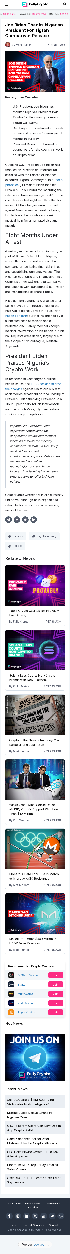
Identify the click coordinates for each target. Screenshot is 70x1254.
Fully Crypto (21, 621)
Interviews (34, 1207)
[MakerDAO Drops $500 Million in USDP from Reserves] (35, 913)
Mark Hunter (21, 751)
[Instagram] (18, 1216)
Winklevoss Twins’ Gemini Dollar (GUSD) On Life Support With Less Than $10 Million (34, 809)
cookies (39, 1244)
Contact (53, 1224)
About (15, 1224)
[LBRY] (60, 1216)
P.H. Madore (21, 820)
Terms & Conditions (33, 1224)
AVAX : (19, 14)
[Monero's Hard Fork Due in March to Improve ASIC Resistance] (35, 849)
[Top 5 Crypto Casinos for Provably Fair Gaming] (35, 585)
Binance (19, 536)
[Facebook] (9, 1216)
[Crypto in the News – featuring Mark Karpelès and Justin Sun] (35, 715)
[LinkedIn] (26, 1216)
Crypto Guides (52, 1203)
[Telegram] (52, 1216)
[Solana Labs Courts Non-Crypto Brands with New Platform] (35, 650)
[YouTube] (43, 1216)
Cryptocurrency (47, 536)
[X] (35, 1216)
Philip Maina (21, 686)
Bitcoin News (32, 1203)
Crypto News (14, 1203)
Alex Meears (21, 885)
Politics (18, 545)
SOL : (48, 14)
